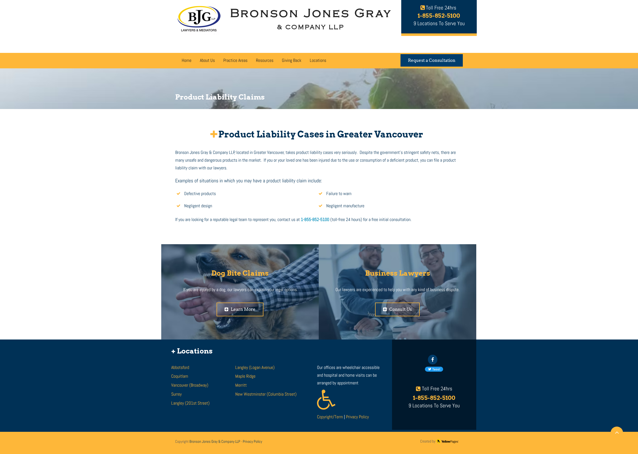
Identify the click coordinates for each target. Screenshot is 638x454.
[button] (235, 61)
